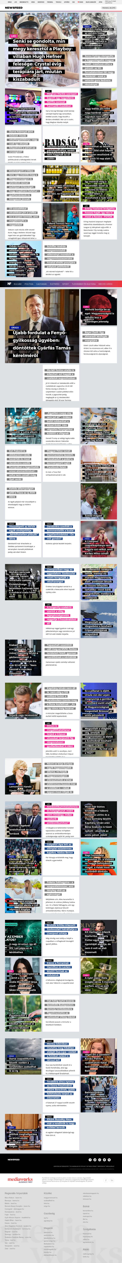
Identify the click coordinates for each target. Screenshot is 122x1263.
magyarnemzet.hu (51, 1198)
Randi (81, 2)
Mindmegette (24, 2)
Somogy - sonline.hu (12, 1234)
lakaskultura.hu (49, 1238)
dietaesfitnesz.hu (50, 1255)
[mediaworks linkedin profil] (111, 1180)
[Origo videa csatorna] (104, 1159)
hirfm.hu (86, 1257)
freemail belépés (109, 8)
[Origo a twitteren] (94, 1159)
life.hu (85, 1219)
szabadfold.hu (49, 1200)
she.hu (85, 1222)
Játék (100, 2)
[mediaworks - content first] (20, 1180)
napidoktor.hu (49, 1246)
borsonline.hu (88, 1211)
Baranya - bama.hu (12, 1200)
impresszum (101, 1166)
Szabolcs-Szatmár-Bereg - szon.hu (18, 1237)
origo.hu (47, 1206)
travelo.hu (47, 1252)
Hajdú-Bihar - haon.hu (13, 1220)
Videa (33, 2)
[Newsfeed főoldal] (14, 1159)
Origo (10, 2)
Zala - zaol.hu (10, 1248)
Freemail (50, 2)
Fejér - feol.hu (10, 1215)
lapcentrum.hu (88, 1242)
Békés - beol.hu (11, 1203)
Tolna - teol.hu (10, 1240)
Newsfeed (41, 2)
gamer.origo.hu (49, 1241)
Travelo (58, 2)
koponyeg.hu (88, 1236)
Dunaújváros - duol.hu (13, 1212)
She (73, 2)
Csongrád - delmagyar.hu (14, 1209)
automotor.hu (49, 1235)
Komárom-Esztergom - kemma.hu (17, 1229)
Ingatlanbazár (91, 2)
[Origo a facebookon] (90, 1159)
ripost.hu (86, 1213)
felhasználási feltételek (77, 1166)
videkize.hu (87, 1196)
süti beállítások (91, 1166)
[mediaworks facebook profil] (106, 1180)
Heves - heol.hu (11, 1223)
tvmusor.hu (87, 1199)
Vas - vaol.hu (10, 1243)
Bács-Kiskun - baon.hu (13, 1198)
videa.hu (86, 1239)
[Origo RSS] (109, 1159)
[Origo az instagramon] (99, 1159)
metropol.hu (87, 1216)
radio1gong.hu (88, 1254)
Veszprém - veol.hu (12, 1246)
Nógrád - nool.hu (11, 1232)
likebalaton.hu (49, 1244)
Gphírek (66, 2)
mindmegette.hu (50, 1249)
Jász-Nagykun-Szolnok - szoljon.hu (18, 1226)
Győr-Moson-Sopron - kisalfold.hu (17, 1217)
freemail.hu (87, 1234)
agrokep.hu (48, 1221)
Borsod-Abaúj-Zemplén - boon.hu (17, 1206)
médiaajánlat (110, 1166)
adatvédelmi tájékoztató (61, 1166)
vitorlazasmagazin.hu (91, 1193)
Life (15, 2)
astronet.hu (48, 1232)
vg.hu (46, 1218)
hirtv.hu (46, 1203)
